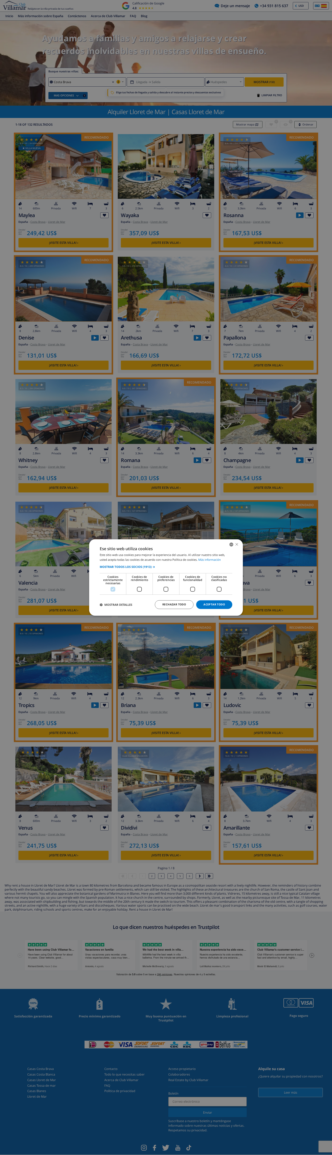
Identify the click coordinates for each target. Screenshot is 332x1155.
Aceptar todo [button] (214, 604)
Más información (209, 560)
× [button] (236, 544)
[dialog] (166, 577)
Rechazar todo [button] (174, 604)
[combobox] (231, 544)
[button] (166, 566)
